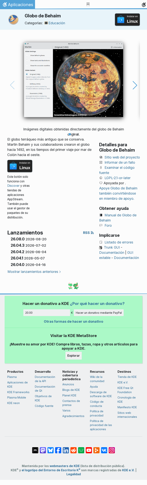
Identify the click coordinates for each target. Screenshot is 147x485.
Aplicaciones (17, 5)
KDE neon (13, 403)
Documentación (111, 253)
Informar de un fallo (120, 162)
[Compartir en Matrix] (35, 448)
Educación (56, 23)
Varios (66, 410)
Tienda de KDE (127, 376)
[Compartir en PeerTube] (96, 448)
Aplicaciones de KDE (17, 384)
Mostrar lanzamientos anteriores (32, 272)
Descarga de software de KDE (101, 394)
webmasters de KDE (65, 466)
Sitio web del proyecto (122, 157)
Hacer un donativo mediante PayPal (99, 312)
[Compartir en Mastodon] (43, 448)
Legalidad (73, 474)
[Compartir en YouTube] (89, 448)
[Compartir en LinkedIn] (66, 448)
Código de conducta (97, 403)
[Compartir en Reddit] (73, 448)
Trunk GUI (112, 247)
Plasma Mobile (16, 397)
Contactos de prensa (71, 403)
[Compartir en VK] (104, 448)
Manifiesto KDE (127, 407)
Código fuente (44, 405)
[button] (70, 134)
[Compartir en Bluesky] (50, 448)
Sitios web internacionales (127, 415)
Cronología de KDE (127, 399)
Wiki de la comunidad (97, 379)
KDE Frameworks (18, 392)
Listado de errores (119, 242)
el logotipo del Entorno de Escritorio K (51, 470)
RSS (87, 233)
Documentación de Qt (45, 388)
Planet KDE (69, 395)
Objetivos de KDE (43, 398)
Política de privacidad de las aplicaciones (101, 425)
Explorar (73, 355)
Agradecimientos (73, 416)
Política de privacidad (96, 413)
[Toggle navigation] (88, 4)
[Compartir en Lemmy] (81, 448)
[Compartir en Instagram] (112, 448)
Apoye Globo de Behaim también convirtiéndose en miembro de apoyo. (118, 193)
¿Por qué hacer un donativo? (97, 303)
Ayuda (94, 386)
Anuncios (68, 384)
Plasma (12, 376)
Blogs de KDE (71, 389)
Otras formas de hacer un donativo (73, 321)
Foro (108, 225)
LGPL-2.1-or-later (118, 178)
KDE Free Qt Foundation (125, 390)
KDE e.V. (123, 382)
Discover (13, 186)
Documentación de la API (45, 379)
